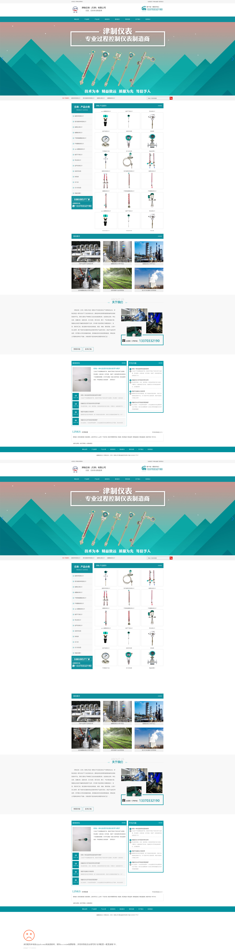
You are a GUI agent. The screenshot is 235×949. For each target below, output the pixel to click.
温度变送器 (78, 171)
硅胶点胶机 (76, 443)
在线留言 (150, 1)
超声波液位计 (78, 165)
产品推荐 (86, 19)
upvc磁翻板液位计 (80, 149)
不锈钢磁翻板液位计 (80, 138)
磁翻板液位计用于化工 (149, 264)
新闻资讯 (107, 19)
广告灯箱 (104, 437)
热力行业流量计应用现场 (149, 290)
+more (160, 105)
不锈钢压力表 (106, 130)
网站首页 (76, 19)
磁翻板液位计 (111, 98)
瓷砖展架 (87, 437)
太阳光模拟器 (81, 437)
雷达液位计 (78, 160)
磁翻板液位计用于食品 (117, 263)
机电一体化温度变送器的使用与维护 (91, 395)
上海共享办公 (94, 437)
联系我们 (161, 1)
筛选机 (119, 437)
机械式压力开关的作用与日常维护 (90, 403)
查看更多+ (112, 379)
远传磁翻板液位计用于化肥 (86, 290)
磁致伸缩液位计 (75, 98)
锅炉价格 (148, 437)
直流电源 (124, 437)
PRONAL (153, 437)
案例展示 (117, 19)
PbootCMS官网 (64, 944)
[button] (233, 59)
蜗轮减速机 (142, 437)
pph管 (100, 437)
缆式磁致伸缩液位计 (88, 98)
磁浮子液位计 (78, 154)
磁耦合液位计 (101, 98)
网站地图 (155, 1)
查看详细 (77, 349)
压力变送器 (78, 187)
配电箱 (75, 437)
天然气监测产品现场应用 (86, 263)
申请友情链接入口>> (157, 432)
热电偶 (77, 176)
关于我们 (137, 19)
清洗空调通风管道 (112, 437)
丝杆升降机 (83, 443)
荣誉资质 (127, 19)
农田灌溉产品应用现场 (117, 290)
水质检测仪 (89, 443)
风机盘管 (129, 437)
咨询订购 (88, 349)
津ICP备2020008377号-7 (132, 455)
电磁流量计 (78, 193)
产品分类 (97, 19)
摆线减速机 (136, 437)
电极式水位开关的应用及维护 (89, 420)
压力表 (77, 182)
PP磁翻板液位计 (79, 143)
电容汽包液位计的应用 (87, 411)
